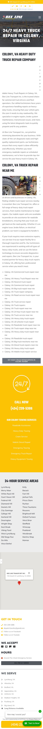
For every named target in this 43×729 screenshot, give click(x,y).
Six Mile (4, 540)
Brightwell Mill (28, 513)
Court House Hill (8, 497)
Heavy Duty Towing (21, 431)
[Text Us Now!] (32, 724)
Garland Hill (6, 517)
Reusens (26, 510)
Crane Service (22, 436)
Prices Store (27, 500)
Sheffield (26, 523)
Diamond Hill (6, 504)
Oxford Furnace (29, 517)
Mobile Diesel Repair (21, 442)
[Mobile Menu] (40, 17)
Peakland (26, 530)
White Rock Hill (7, 494)
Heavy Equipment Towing (22, 459)
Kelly (24, 487)
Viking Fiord (6, 530)
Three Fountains (29, 507)
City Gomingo (7, 510)
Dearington (6, 520)
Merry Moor (6, 490)
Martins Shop (28, 537)
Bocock (25, 490)
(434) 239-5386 (21, 408)
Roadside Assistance (21, 425)
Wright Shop (6, 523)
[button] (19, 583)
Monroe (25, 540)
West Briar (27, 520)
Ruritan (25, 504)
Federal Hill (6, 500)
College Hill (6, 513)
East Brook (5, 527)
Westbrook (27, 533)
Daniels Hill (6, 507)
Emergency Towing (21, 448)
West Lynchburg (8, 533)
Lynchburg (5, 487)
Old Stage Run (7, 537)
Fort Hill (25, 494)
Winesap (26, 527)
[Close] (29, 573)
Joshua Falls (27, 497)
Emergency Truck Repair (21, 453)
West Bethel (6, 543)
